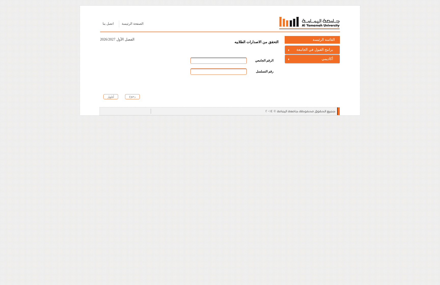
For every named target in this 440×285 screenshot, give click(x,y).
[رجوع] (132, 97)
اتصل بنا (108, 24)
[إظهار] (111, 97)
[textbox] (218, 60)
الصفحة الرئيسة (133, 24)
